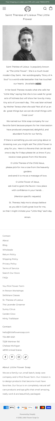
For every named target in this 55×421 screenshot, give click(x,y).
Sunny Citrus (9, 309)
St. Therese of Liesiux (13, 300)
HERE (38, 84)
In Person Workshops (13, 291)
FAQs (5, 277)
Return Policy (9, 254)
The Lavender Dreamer (14, 304)
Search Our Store (11, 273)
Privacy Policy (9, 264)
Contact (6, 236)
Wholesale (8, 250)
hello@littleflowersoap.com (16, 332)
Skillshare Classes (11, 295)
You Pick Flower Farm (13, 286)
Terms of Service (11, 268)
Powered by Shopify (27, 414)
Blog (5, 245)
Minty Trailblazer (11, 318)
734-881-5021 (9, 337)
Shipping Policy (10, 259)
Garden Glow (9, 314)
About (6, 240)
